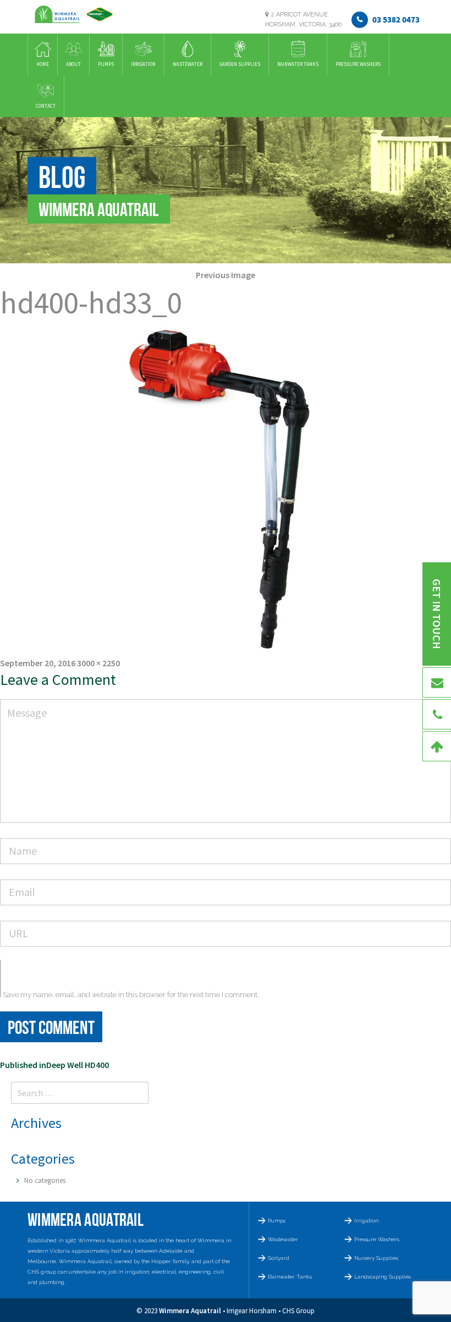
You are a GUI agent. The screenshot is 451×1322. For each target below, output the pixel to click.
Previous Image (225, 274)
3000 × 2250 (98, 662)
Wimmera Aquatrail (190, 1310)
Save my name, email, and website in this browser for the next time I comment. (131, 995)
